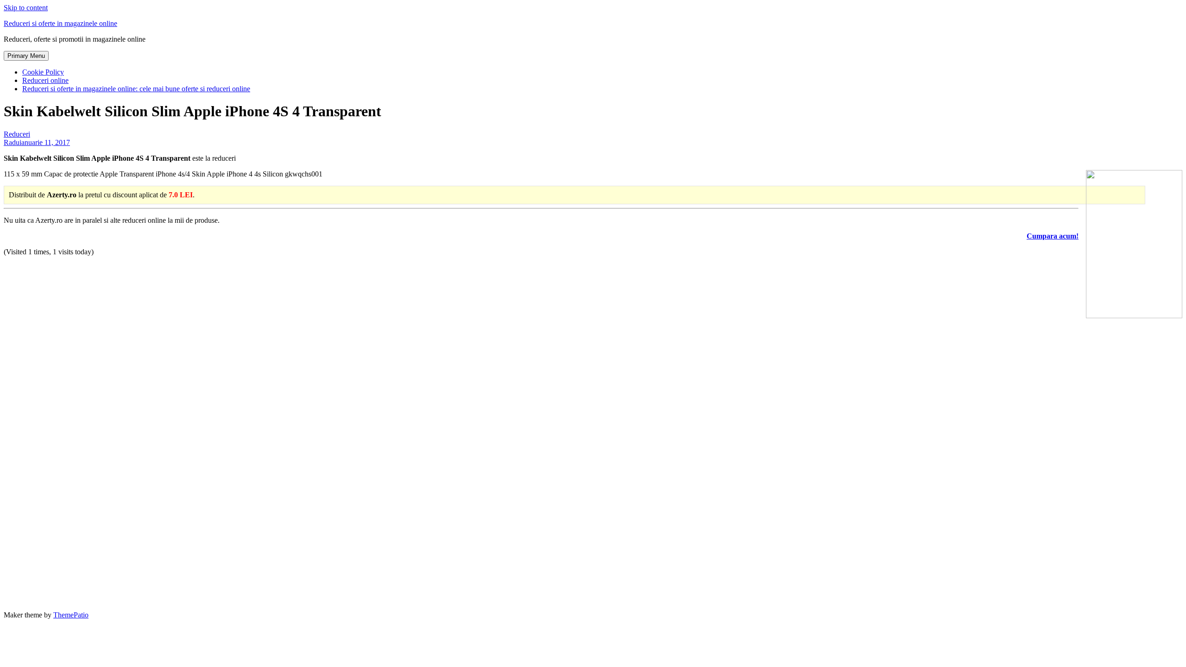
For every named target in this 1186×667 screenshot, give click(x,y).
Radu (11, 142)
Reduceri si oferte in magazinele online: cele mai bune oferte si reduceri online (136, 89)
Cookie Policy (43, 72)
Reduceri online (45, 80)
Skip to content (26, 8)
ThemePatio (70, 615)
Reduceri (17, 134)
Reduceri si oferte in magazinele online (60, 23)
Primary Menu (26, 55)
